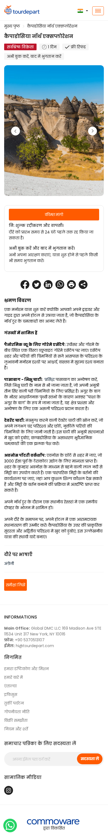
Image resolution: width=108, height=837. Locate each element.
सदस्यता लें (90, 758)
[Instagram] (8, 790)
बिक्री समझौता (15, 720)
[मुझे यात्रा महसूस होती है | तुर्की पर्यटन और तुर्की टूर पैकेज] (18, 11)
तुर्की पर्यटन (14, 703)
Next (92, 131)
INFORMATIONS (20, 617)
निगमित (13, 657)
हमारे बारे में (13, 677)
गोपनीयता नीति (16, 712)
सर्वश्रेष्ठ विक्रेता (20, 47)
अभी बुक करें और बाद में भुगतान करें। (42, 248)
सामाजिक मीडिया (23, 777)
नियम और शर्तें (16, 729)
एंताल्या (10, 686)
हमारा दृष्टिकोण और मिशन (26, 669)
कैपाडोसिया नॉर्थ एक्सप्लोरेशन (52, 26)
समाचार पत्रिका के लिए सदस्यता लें (40, 743)
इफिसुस (10, 694)
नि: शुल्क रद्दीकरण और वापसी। (36, 225)
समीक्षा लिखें (15, 585)
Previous (15, 131)
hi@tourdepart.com (29, 646)
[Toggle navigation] (98, 10)
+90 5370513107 (24, 640)
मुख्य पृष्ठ (12, 26)
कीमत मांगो (54, 214)
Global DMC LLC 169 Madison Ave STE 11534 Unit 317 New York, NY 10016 (52, 631)
